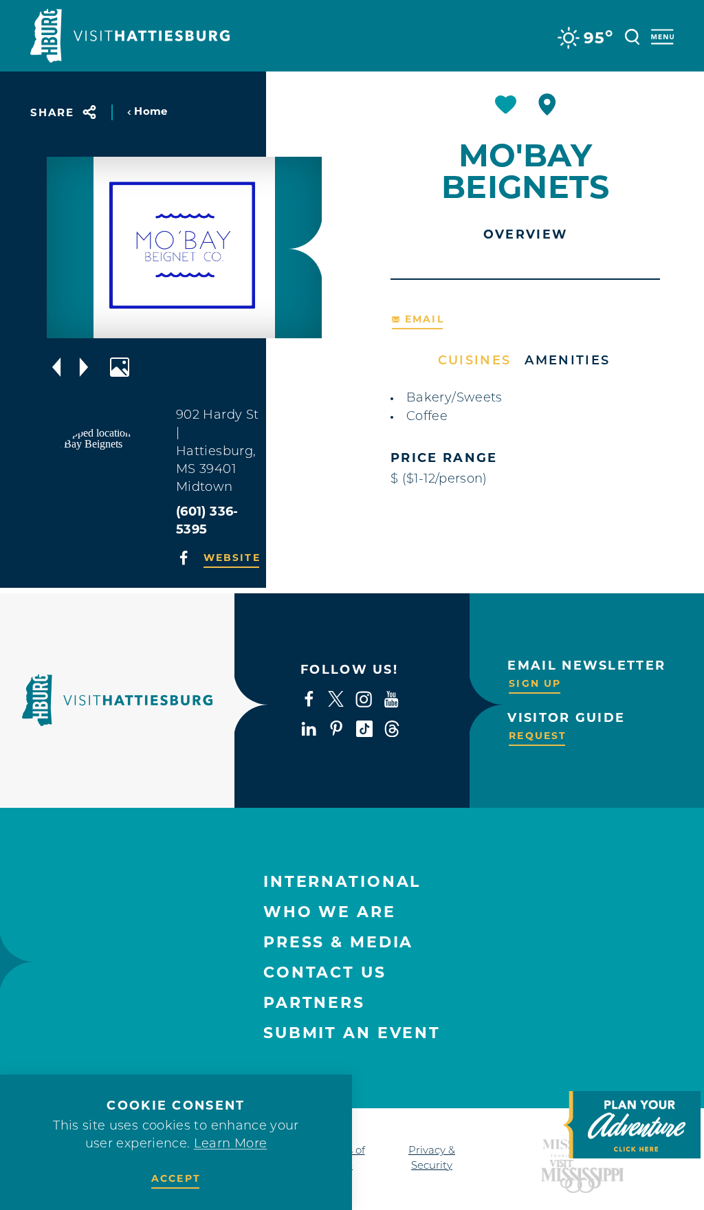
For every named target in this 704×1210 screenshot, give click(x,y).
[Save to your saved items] (505, 105)
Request (537, 735)
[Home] (130, 36)
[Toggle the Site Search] (632, 35)
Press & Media (338, 942)
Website (232, 557)
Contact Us (324, 972)
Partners (314, 1002)
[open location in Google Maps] (103, 482)
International (342, 881)
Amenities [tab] (567, 361)
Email (424, 319)
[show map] (547, 105)
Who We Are (329, 912)
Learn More (230, 1144)
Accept (176, 1178)
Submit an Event (352, 1033)
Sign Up (535, 683)
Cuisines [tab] (475, 361)
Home (150, 111)
